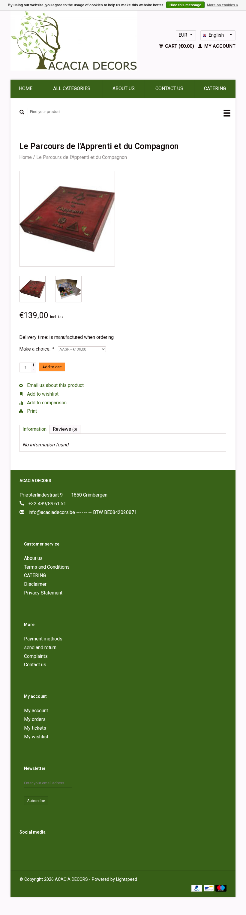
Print (31, 411)
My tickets (35, 728)
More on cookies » (222, 5)
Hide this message (185, 5)
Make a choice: (36, 349)
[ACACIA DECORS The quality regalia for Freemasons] (80, 41)
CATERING (215, 88)
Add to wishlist (42, 394)
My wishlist (36, 737)
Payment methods (43, 639)
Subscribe (36, 800)
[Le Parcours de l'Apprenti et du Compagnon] (67, 218)
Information (34, 429)
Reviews (65, 429)
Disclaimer (35, 584)
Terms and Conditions (47, 567)
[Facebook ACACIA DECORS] (25, 848)
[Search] (22, 112)
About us (123, 88)
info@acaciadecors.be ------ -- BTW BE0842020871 (82, 512)
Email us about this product (55, 385)
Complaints (36, 656)
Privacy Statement (43, 593)
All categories (71, 88)
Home (25, 88)
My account (219, 46)
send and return (40, 647)
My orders (35, 719)
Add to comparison (46, 403)
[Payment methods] (197, 888)
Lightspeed (126, 879)
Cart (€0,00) (179, 46)
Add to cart (52, 367)
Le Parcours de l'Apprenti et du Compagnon (81, 157)
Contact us (169, 88)
